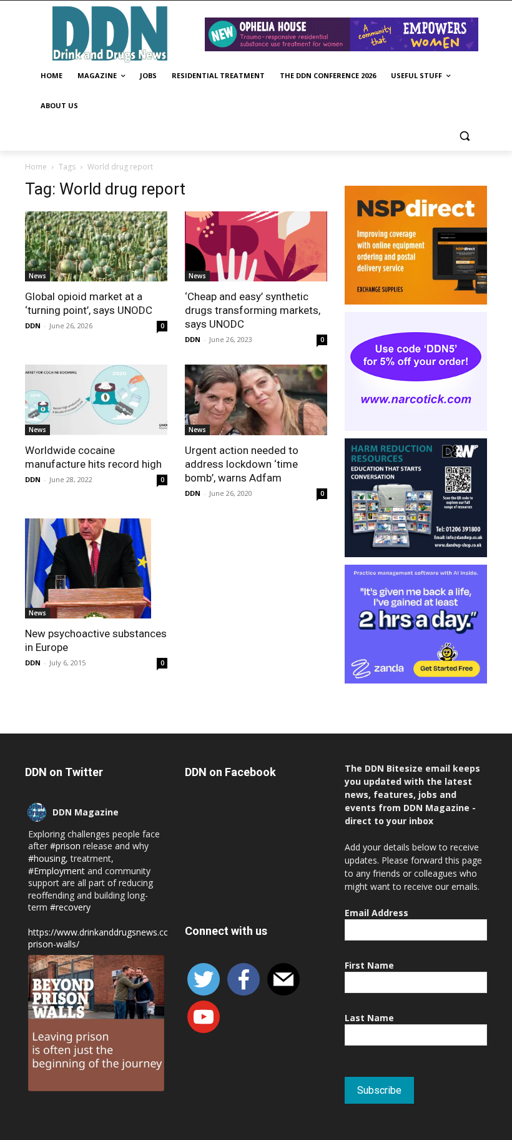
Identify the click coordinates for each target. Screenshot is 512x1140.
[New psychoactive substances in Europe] (96, 568)
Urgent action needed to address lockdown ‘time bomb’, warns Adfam (241, 464)
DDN (33, 325)
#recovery (70, 907)
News (37, 275)
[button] (464, 136)
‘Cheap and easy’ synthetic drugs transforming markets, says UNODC (252, 310)
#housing (47, 858)
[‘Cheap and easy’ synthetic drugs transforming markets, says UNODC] (256, 246)
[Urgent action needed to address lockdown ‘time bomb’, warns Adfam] (256, 400)
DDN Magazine (85, 812)
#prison (65, 846)
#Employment (56, 871)
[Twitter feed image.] (96, 1023)
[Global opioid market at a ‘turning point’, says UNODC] (96, 246)
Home (36, 166)
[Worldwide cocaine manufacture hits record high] (96, 400)
